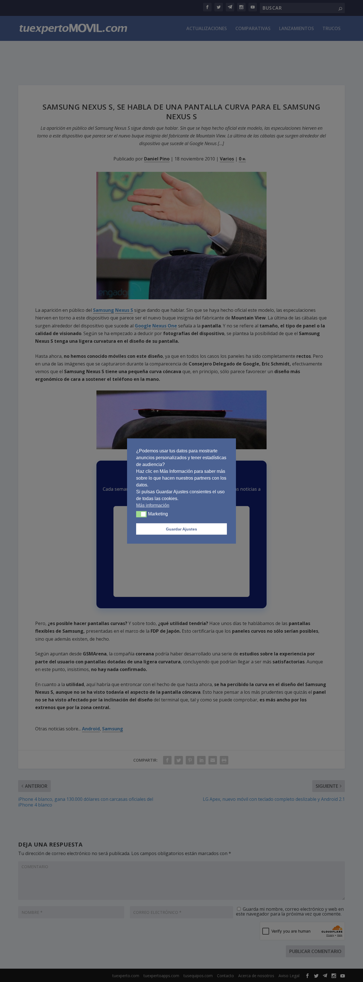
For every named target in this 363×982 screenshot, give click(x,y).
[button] (141, 514)
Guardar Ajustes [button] (181, 529)
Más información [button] (152, 505)
